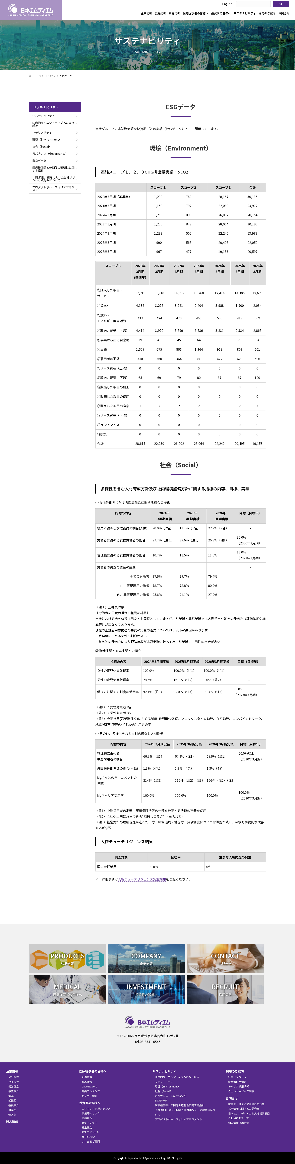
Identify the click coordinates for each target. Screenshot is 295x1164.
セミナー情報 (89, 1096)
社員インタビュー (238, 1077)
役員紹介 (13, 1105)
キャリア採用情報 (238, 1086)
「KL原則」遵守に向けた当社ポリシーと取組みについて (53, 178)
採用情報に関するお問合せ (243, 1108)
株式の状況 (88, 1137)
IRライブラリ (89, 1123)
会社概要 (13, 1077)
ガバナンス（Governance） (50, 153)
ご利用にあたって (238, 1118)
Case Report (89, 1086)
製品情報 (160, 13)
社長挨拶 (13, 1082)
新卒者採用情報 (237, 1082)
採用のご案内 (267, 13)
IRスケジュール (90, 1132)
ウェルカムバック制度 (241, 1091)
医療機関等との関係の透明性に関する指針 (53, 169)
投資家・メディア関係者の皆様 (246, 1104)
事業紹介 (13, 1091)
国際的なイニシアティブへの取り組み (53, 124)
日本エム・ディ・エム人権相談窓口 (249, 1113)
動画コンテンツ (91, 1091)
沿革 (11, 1096)
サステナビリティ (245, 13)
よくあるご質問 (91, 1141)
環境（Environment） (47, 139)
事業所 (12, 1110)
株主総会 (87, 1127)
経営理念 (13, 1086)
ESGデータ (39, 160)
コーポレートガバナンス (96, 1108)
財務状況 (87, 1118)
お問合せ (284, 13)
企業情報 (146, 13)
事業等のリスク (91, 1113)
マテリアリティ (42, 132)
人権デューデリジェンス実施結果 (142, 879)
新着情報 (174, 13)
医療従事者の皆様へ (195, 13)
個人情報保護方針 (238, 1123)
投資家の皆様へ (221, 13)
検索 (281, 4)
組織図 (12, 1100)
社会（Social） (42, 146)
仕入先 (12, 1115)
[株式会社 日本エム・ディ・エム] (31, 10)
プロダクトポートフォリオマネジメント (53, 188)
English (227, 4)
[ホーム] (30, 76)
